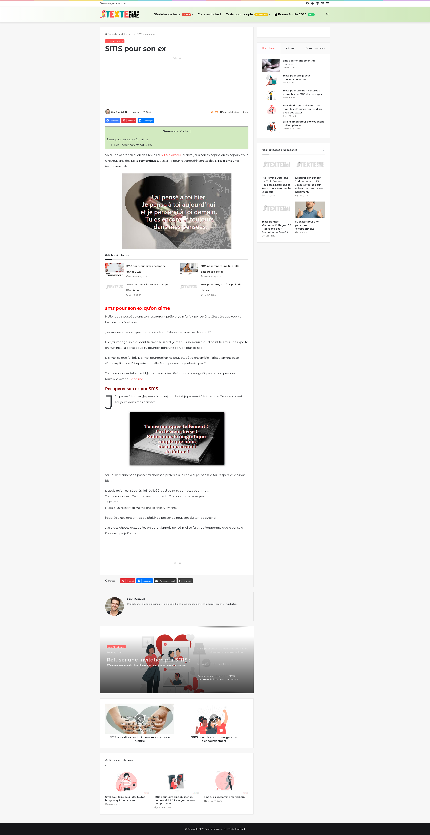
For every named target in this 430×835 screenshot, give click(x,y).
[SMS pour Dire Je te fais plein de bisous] (189, 288)
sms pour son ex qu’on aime (127, 139)
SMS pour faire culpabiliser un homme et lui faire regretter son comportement (175, 800)
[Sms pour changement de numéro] (271, 65)
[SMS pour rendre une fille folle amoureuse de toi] (189, 269)
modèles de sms (126, 34)
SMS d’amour (171, 155)
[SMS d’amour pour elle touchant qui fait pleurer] (271, 126)
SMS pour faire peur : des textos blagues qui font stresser (125, 799)
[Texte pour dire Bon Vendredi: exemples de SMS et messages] (271, 95)
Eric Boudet (117, 112)
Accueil (111, 34)
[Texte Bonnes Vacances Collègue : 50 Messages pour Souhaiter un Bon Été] (276, 210)
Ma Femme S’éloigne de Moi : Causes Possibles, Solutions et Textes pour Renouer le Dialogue (276, 184)
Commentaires (315, 48)
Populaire (268, 48)
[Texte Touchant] (119, 14)
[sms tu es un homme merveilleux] (226, 781)
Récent (290, 48)
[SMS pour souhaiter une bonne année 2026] (114, 269)
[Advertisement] (176, 83)
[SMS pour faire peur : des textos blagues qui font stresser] (127, 781)
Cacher (185, 131)
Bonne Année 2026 (295, 14)
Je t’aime (136, 379)
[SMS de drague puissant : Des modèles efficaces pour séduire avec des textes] (271, 110)
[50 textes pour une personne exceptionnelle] (310, 210)
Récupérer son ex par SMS (131, 145)
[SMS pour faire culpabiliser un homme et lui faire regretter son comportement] (177, 781)
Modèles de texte (172, 14)
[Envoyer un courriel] (126, 112)
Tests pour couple (246, 14)
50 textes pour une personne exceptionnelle (307, 225)
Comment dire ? (209, 14)
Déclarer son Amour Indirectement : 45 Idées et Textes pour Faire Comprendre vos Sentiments (309, 184)
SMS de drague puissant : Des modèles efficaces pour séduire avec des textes (302, 109)
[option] (177, 659)
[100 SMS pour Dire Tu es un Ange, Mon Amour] (114, 288)
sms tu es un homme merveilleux (224, 797)
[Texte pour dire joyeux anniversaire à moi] (271, 80)
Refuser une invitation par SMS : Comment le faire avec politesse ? (148, 660)
